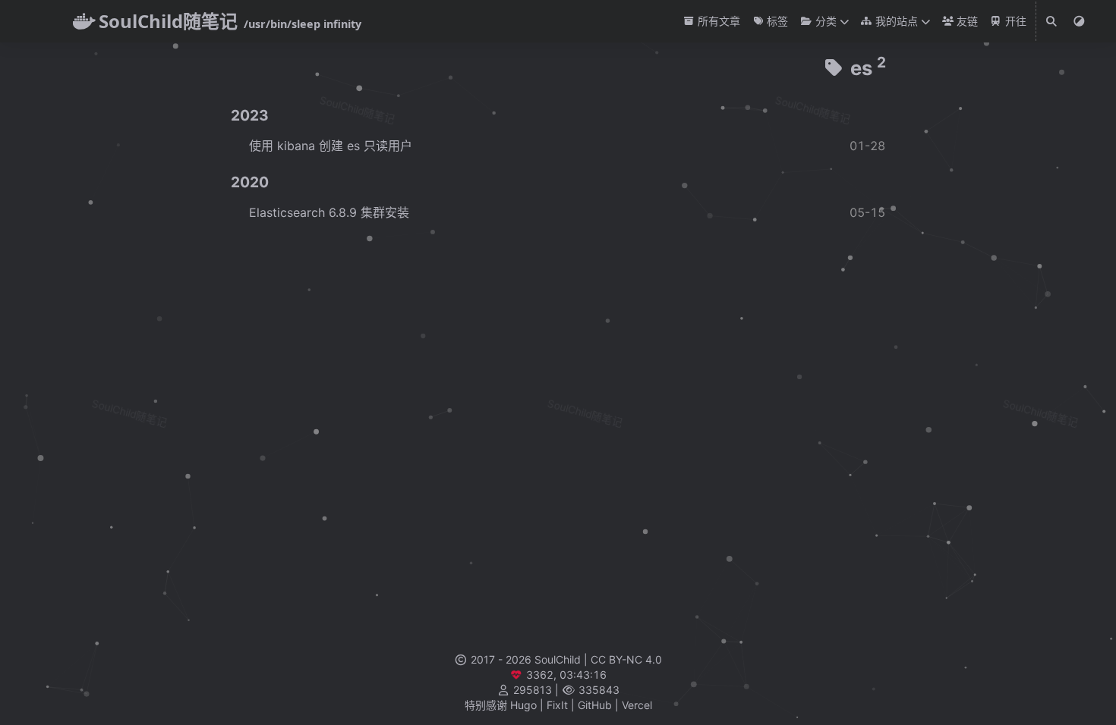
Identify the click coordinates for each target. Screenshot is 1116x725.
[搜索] (1052, 21)
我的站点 (895, 20)
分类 (824, 20)
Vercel (637, 704)
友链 (966, 20)
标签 (776, 20)
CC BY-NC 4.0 (626, 659)
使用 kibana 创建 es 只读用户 (330, 145)
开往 (1014, 20)
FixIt (557, 704)
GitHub (595, 704)
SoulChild (557, 659)
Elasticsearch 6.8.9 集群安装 (329, 212)
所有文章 (717, 20)
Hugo (523, 704)
